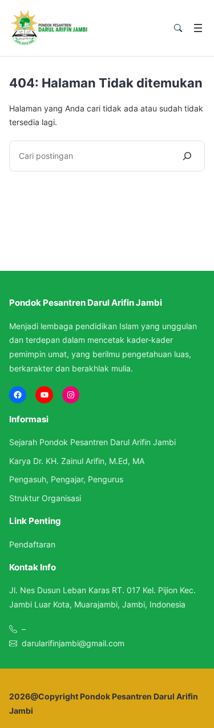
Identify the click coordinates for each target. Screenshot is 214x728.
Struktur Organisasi (45, 498)
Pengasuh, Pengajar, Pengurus (66, 479)
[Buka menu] (198, 28)
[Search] (187, 156)
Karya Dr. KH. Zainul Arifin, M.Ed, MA (76, 461)
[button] (178, 28)
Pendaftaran (32, 544)
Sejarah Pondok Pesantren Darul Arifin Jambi (92, 442)
